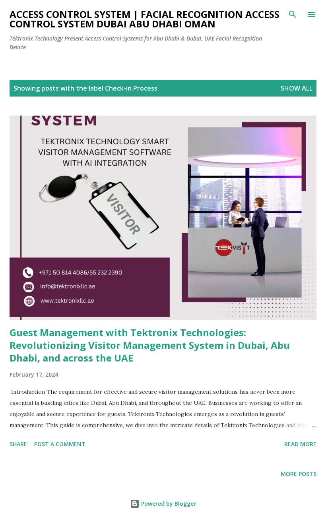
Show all (296, 88)
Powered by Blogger (168, 503)
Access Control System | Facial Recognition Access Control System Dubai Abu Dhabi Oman (144, 19)
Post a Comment (59, 444)
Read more (300, 444)
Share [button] (18, 444)
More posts (298, 474)
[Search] (292, 14)
